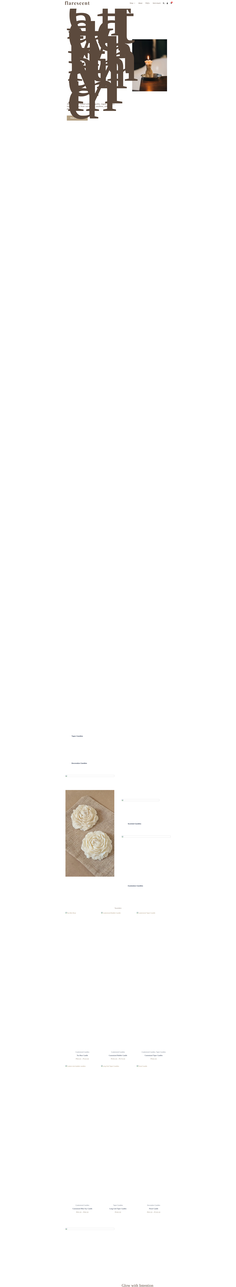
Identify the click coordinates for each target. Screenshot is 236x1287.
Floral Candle (153, 1209)
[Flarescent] (77, 3)
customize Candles (135, 886)
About (140, 3)
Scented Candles (135, 824)
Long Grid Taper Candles (117, 1209)
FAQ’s (147, 3)
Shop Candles (75, 118)
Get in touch (157, 3)
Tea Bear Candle (82, 1055)
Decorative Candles (79, 763)
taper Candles (77, 736)
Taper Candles (161, 1052)
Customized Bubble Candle (118, 1055)
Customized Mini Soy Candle (82, 1209)
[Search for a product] (163, 3)
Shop (131, 3)
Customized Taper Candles (154, 1055)
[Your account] (167, 3)
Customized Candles (82, 1052)
